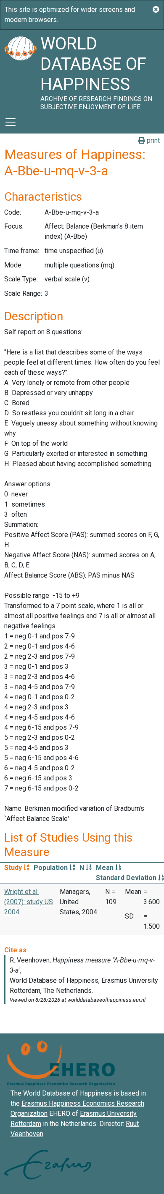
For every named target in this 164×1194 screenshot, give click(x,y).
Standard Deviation (127, 878)
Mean (105, 868)
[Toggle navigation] (10, 122)
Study (14, 868)
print (152, 140)
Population (51, 868)
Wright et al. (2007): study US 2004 (28, 902)
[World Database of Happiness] (20, 70)
